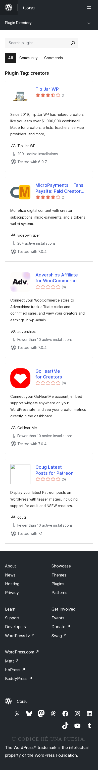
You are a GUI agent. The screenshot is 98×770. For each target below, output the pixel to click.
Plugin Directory (18, 23)
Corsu (22, 701)
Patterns (59, 592)
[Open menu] (90, 7)
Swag (59, 635)
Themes (59, 575)
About (10, 565)
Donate (61, 626)
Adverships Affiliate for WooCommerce (56, 277)
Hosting (12, 583)
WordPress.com (22, 651)
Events (58, 617)
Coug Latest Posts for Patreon (54, 469)
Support (12, 617)
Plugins (58, 583)
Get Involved (64, 609)
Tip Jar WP (47, 89)
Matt (12, 660)
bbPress (15, 669)
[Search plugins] (73, 43)
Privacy (12, 592)
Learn (10, 609)
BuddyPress (18, 678)
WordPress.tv (20, 635)
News (10, 575)
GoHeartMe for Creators (48, 373)
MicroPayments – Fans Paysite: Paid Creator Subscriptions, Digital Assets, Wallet (59, 188)
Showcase (61, 565)
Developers (15, 626)
